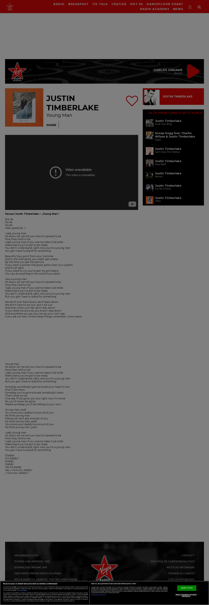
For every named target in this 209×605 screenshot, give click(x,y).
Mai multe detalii (22, 590)
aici (43, 597)
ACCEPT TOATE (186, 588)
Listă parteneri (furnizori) (98, 594)
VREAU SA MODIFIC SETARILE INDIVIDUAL (186, 595)
